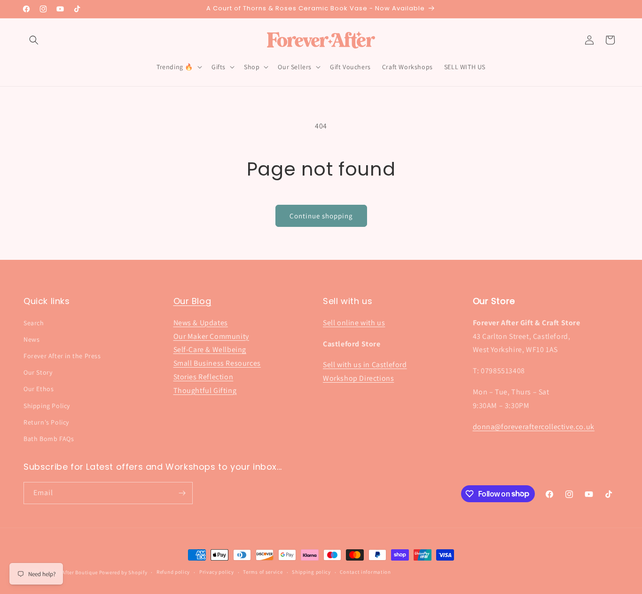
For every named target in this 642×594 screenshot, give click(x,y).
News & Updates (200, 323)
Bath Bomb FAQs (48, 438)
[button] (33, 40)
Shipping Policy (46, 405)
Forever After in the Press (62, 356)
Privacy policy (216, 572)
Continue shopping (321, 215)
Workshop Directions (358, 378)
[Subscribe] (182, 493)
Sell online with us (354, 323)
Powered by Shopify (123, 572)
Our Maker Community (211, 336)
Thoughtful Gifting (205, 390)
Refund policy (173, 572)
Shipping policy (311, 572)
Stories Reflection (203, 377)
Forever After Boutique (70, 572)
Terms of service (262, 572)
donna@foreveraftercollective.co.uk (534, 427)
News (31, 339)
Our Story (37, 372)
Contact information (365, 572)
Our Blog (192, 301)
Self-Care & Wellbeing (210, 349)
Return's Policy (46, 422)
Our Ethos (38, 389)
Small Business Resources (217, 363)
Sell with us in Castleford (365, 364)
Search (33, 323)
